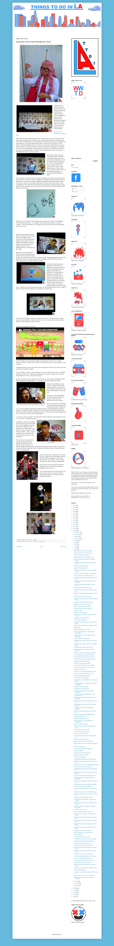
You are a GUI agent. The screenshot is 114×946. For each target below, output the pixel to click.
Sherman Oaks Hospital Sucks (81, 739)
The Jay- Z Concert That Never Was (82, 858)
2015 (74, 528)
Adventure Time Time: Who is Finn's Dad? (84, 667)
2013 (74, 888)
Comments (76, 191)
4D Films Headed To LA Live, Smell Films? (84, 860)
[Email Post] (34, 539)
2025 (74, 507)
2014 (74, 530)
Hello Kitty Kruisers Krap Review (82, 729)
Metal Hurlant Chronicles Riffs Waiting (83, 551)
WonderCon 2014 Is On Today (81, 686)
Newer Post (19, 546)
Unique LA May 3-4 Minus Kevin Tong (83, 553)
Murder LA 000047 (78, 610)
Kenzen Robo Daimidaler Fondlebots (83, 748)
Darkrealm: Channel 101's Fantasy (82, 604)
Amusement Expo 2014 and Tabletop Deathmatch (86, 764)
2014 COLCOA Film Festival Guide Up (83, 811)
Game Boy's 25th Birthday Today (82, 661)
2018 (74, 522)
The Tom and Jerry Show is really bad (83, 766)
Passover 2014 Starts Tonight (81, 733)
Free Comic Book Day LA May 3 (81, 555)
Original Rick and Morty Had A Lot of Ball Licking (85, 625)
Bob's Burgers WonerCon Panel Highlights (84, 665)
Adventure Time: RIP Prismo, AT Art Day (83, 602)
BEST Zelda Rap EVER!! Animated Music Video (85, 784)
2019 (74, 520)
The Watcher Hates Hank (80, 757)
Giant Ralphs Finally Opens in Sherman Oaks (85, 759)
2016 (74, 526)
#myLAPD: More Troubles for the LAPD (83, 647)
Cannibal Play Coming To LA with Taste (83, 854)
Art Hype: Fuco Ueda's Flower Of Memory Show (85, 867)
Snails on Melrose (78, 834)
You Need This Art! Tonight (80, 620)
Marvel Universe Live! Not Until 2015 (83, 606)
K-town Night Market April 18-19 (81, 731)
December (76, 532)
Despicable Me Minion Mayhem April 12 (83, 797)
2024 (74, 509)
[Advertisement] (48, 31)
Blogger (60, 934)
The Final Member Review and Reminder (84, 655)
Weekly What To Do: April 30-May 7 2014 (84, 557)
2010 (74, 894)
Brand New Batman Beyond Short (82, 675)
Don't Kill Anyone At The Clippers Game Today (85, 573)
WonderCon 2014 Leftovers (80, 612)
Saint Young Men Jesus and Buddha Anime (84, 714)
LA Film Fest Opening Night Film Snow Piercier (85, 856)
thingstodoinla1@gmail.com (83, 497)
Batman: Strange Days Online (81, 755)
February (76, 883)
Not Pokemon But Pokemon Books (82, 753)
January (76, 885)
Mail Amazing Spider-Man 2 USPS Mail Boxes (85, 792)
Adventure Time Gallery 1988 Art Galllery (84, 841)
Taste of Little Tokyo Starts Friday (82, 638)
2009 (74, 896)
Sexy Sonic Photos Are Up (80, 669)
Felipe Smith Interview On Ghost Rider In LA (84, 657)
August (76, 540)
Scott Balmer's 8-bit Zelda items (81, 688)
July (75, 542)
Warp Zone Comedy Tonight (80, 568)
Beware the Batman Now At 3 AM (82, 629)
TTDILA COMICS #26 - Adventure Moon (83, 832)
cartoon (28, 541)
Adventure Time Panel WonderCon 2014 (84, 673)
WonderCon (42, 541)
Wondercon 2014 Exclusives (81, 724)
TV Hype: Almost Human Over (81, 566)
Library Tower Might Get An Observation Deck (85, 775)
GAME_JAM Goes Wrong (80, 870)
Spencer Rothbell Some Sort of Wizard (83, 741)
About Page (75, 167)
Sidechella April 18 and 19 (80, 716)
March (75, 881)
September (77, 538)
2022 (74, 514)
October (76, 536)
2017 (74, 524)
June (75, 544)
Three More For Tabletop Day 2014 (82, 843)
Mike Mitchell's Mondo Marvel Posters (83, 587)
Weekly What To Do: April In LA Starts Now (84, 875)
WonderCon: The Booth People (81, 618)
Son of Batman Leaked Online (81, 677)
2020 (74, 518)
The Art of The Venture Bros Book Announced (85, 659)
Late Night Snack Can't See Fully (82, 837)
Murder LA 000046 (78, 750)
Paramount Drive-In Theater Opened (83, 608)
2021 (74, 516)
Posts (74, 188)
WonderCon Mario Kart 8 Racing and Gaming (85, 652)
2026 (74, 505)
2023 (74, 511)
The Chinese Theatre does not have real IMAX (85, 839)
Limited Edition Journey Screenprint (82, 862)
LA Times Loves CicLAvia (80, 809)
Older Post (62, 546)
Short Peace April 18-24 (79, 746)
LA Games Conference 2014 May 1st (83, 786)
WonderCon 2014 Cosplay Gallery (82, 663)
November (76, 534)
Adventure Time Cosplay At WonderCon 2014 (85, 671)
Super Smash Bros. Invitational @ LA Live (84, 575)
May (75, 547)
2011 (74, 892)
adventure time (23, 541)
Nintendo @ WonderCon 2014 (81, 718)
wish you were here (35, 541)
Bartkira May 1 (77, 627)
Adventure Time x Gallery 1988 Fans (83, 830)
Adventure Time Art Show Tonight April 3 (83, 845)
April (75, 549)
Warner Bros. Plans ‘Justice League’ (82, 596)
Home (41, 546)
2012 (74, 890)
